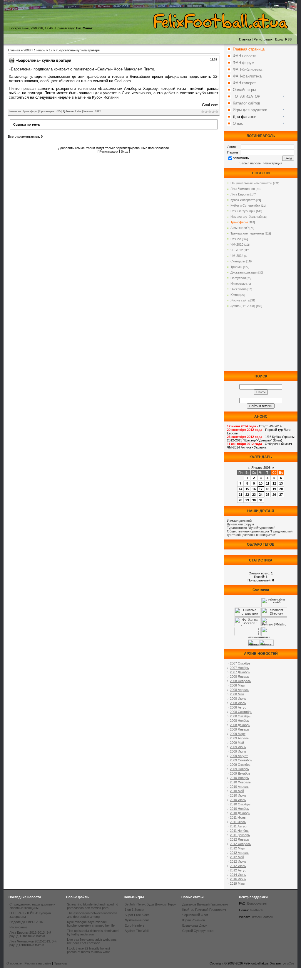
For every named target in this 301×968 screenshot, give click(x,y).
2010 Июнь (238, 795)
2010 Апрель (239, 786)
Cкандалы (237, 261)
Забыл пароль (250, 163)
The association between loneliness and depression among (92, 914)
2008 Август (239, 707)
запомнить (241, 158)
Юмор (235, 294)
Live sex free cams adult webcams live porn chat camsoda (92, 941)
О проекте (14, 963)
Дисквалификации (243, 272)
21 (240, 494)
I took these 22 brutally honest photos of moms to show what (88, 950)
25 (267, 494)
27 (281, 494)
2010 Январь (239, 778)
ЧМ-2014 (236, 255)
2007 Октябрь (240, 663)
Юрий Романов (193, 920)
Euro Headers (135, 925)
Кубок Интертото (242, 200)
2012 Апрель (239, 852)
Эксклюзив (238, 289)
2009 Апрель (239, 738)
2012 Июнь (238, 861)
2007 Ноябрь (239, 667)
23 (254, 494)
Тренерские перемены (247, 233)
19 (274, 489)
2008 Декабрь (240, 725)
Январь (39, 50)
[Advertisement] (260, 342)
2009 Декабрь (240, 773)
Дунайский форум (240, 524)
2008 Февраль (240, 681)
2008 (27, 50)
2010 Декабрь (240, 813)
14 (240, 489)
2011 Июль (238, 822)
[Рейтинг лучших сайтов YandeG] (274, 606)
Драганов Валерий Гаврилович (205, 904)
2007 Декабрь (240, 672)
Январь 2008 (260, 467)
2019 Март (237, 883)
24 (260, 494)
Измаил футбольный (246, 216)
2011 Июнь (238, 817)
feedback (256, 910)
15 (247, 489)
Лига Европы (240, 194)
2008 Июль (238, 703)
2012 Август (239, 870)
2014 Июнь (238, 874)
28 (240, 500)
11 (267, 483)
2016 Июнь (238, 879)
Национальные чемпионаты (251, 183)
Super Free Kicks (137, 915)
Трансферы (30, 111)
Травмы (236, 267)
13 (281, 483)
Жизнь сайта (240, 300)
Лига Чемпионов (242, 188)
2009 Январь (239, 729)
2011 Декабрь (240, 835)
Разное (235, 239)
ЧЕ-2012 (236, 250)
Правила (60, 963)
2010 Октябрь (240, 804)
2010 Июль (238, 800)
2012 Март (237, 848)
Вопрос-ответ (257, 903)
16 (254, 489)
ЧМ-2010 (236, 244)
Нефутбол (238, 278)
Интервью (237, 283)
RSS (288, 39)
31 (260, 500)
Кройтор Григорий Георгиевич (204, 909)
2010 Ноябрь (239, 808)
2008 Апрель (239, 690)
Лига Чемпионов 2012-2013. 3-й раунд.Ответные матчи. (32, 943)
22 (247, 494)
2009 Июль (238, 751)
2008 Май (237, 694)
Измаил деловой (239, 520)
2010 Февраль (240, 782)
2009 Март (237, 734)
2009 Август (239, 756)
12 (274, 483)
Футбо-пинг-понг (137, 920)
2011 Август (239, 826)
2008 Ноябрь (239, 720)
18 (267, 489)
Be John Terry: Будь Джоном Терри (150, 904)
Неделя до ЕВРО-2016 (26, 922)
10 (260, 483)
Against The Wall (136, 930)
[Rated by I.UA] (274, 635)
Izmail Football (262, 917)
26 (274, 494)
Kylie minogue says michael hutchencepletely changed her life (91, 923)
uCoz (291, 963)
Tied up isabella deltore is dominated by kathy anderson (92, 932)
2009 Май (237, 742)
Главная (245, 39)
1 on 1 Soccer (135, 909)
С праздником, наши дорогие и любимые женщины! (32, 906)
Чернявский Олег (195, 915)
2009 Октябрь (240, 764)
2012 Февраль (240, 844)
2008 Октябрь (240, 716)
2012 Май (237, 857)
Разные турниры (242, 211)
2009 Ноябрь (239, 769)
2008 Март (237, 685)
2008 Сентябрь (241, 712)
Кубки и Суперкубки (245, 205)
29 (247, 500)
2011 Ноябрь (239, 830)
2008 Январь (239, 676)
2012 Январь (239, 839)
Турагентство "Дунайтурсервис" (251, 527)
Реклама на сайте (37, 963)
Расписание (18, 927)
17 (50, 50)
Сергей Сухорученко (197, 930)
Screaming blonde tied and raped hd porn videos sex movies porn (92, 906)
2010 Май (237, 791)
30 (254, 500)
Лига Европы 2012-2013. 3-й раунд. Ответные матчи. (30, 934)
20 (281, 489)
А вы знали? (239, 228)
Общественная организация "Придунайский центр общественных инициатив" (259, 533)
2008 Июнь (238, 698)
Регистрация (263, 39)
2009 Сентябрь (241, 760)
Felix (78, 111)
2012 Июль (238, 866)
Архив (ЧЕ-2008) (242, 306)
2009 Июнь (238, 747)
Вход (278, 39)
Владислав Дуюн (194, 925)
